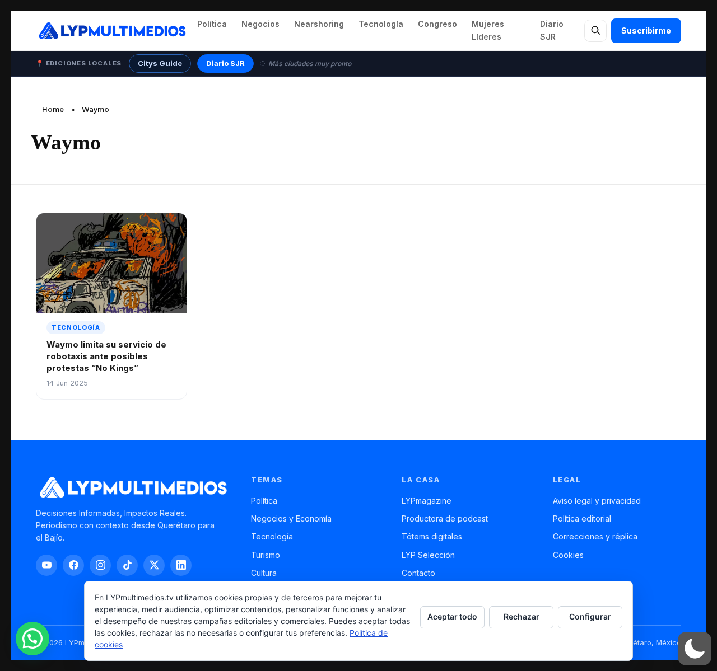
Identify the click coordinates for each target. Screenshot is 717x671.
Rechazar (521, 616)
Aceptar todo (452, 616)
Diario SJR (552, 30)
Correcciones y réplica (595, 536)
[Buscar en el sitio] (595, 31)
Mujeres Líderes (488, 30)
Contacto (418, 573)
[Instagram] (100, 565)
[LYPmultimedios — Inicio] (111, 30)
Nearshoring (319, 24)
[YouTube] (46, 565)
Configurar (590, 616)
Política (212, 24)
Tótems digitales (432, 536)
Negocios (260, 24)
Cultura (264, 573)
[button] (694, 648)
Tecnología (380, 24)
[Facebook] (73, 565)
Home (53, 109)
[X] (154, 565)
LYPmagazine (426, 500)
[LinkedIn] (181, 565)
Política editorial (582, 518)
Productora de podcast (445, 518)
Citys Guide (160, 63)
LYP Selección (428, 555)
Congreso (437, 24)
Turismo (265, 555)
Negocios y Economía (291, 518)
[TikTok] (127, 565)
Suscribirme (646, 30)
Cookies (568, 555)
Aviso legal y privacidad (597, 500)
